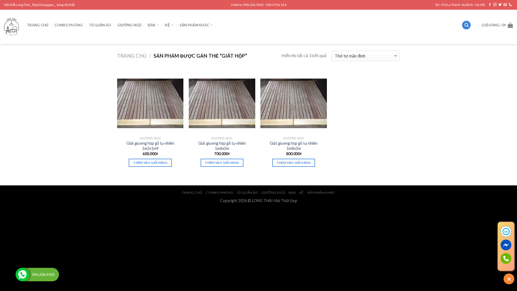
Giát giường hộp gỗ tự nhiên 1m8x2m (293, 146)
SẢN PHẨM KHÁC (194, 25)
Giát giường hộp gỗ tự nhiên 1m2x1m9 (150, 146)
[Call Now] (22, 274)
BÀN (151, 25)
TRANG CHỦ (37, 25)
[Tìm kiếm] (466, 25)
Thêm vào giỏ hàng (150, 162)
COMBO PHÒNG (68, 25)
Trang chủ (131, 56)
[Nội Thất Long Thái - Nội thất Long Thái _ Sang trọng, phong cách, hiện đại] (11, 27)
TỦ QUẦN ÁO (100, 25)
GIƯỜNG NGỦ (129, 25)
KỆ (167, 25)
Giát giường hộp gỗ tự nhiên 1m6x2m (222, 146)
